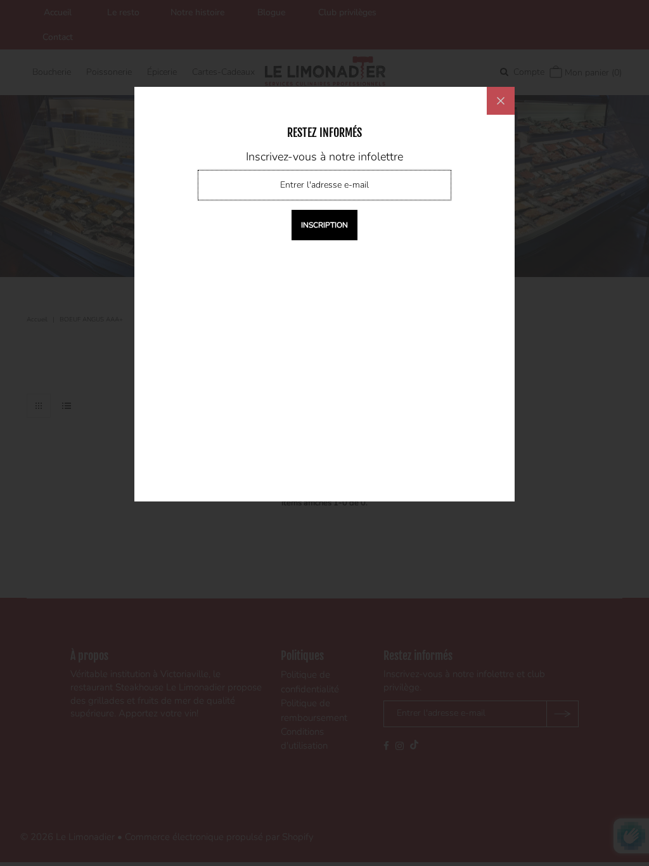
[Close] (501, 101)
